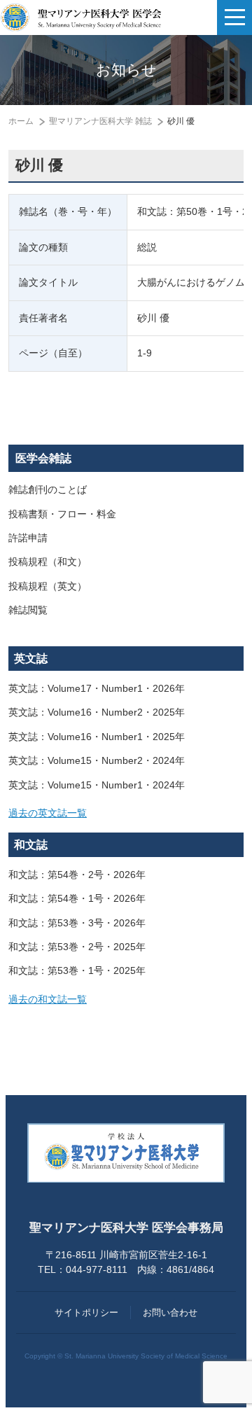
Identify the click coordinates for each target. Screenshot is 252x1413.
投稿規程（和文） (47, 562)
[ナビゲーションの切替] (234, 17)
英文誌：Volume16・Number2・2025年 (96, 712)
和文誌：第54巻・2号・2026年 (77, 875)
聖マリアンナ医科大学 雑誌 (100, 121)
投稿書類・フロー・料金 (62, 514)
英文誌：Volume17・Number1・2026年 (96, 688)
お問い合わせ (170, 1312)
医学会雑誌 (43, 458)
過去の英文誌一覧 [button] (47, 813)
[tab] (126, 814)
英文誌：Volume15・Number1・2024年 (96, 785)
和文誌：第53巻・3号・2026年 (77, 923)
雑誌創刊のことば (47, 490)
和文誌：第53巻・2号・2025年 (77, 947)
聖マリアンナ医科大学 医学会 (81, 18)
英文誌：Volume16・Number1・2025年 (96, 737)
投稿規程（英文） (47, 586)
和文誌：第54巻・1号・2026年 (77, 898)
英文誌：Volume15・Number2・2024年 (96, 761)
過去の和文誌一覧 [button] (47, 999)
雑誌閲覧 (28, 610)
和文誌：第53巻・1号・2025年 (77, 971)
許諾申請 (28, 538)
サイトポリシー (86, 1312)
